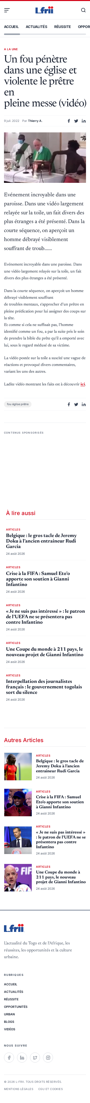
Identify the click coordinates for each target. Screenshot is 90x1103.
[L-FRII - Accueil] (45, 10)
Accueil (11, 26)
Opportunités (16, 1007)
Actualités (36, 26)
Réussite (62, 26)
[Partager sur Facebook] (68, 121)
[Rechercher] (81, 10)
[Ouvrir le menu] (9, 10)
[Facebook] (9, 1058)
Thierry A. (35, 121)
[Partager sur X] (76, 121)
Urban (9, 1014)
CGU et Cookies (50, 1089)
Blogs (9, 1022)
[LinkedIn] (22, 1058)
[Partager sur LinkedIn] (84, 121)
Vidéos (9, 1029)
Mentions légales (18, 1089)
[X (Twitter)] (35, 1058)
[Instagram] (48, 1058)
